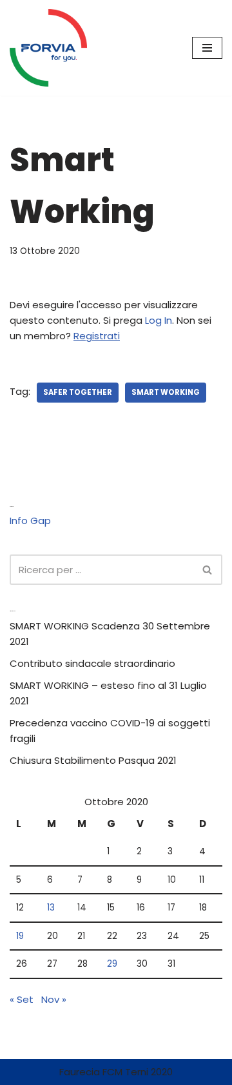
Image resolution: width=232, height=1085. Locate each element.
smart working (165, 392)
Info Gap (30, 520)
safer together (77, 392)
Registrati (96, 335)
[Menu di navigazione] (207, 48)
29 (112, 964)
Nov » (53, 999)
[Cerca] (207, 569)
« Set (22, 999)
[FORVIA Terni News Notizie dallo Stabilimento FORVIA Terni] (48, 48)
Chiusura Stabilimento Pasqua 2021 (93, 760)
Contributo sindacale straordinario (92, 663)
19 (20, 936)
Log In (158, 320)
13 (51, 907)
